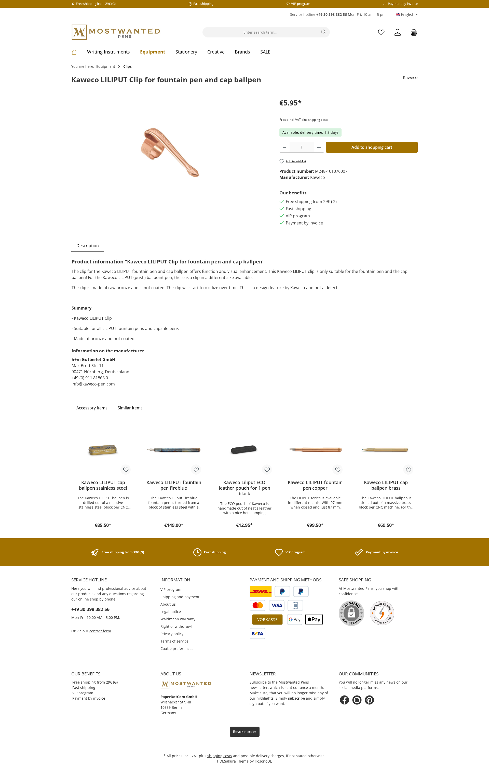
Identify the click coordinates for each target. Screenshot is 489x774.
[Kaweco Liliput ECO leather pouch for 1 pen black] (244, 450)
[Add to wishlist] (125, 469)
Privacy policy (171, 633)
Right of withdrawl (176, 626)
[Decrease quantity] (284, 147)
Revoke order (244, 731)
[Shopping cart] (412, 32)
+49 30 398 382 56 (90, 609)
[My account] (397, 32)
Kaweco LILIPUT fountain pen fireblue (173, 485)
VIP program (170, 589)
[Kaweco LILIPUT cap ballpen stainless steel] (103, 450)
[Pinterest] (369, 700)
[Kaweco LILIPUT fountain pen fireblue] (173, 450)
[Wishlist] (381, 32)
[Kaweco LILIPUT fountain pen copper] (315, 450)
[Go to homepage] (115, 32)
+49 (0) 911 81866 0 (90, 378)
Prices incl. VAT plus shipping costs (303, 119)
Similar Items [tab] (130, 408)
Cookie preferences (176, 648)
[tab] (87, 245)
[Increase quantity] (319, 147)
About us (168, 604)
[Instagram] (357, 700)
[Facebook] (344, 700)
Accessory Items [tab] (91, 408)
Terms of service (174, 641)
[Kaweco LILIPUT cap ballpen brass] (385, 450)
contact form (100, 631)
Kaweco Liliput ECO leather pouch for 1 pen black (244, 487)
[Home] (79, 51)
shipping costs (219, 755)
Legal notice (170, 611)
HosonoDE (263, 761)
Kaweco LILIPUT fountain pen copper (315, 485)
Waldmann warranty (177, 619)
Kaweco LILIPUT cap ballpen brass (386, 485)
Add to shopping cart (371, 147)
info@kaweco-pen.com (93, 384)
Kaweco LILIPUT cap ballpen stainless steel (103, 485)
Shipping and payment (179, 596)
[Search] (324, 32)
